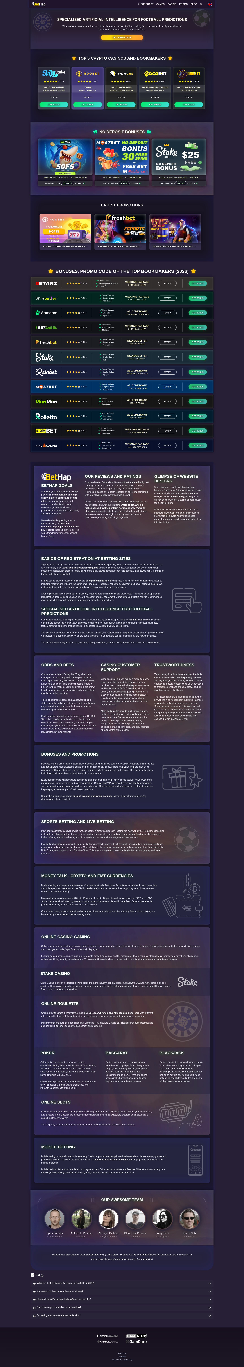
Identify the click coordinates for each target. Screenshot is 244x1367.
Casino (171, 4)
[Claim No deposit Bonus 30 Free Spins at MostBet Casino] (122, 157)
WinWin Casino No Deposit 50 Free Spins (64, 178)
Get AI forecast (122, 37)
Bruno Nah (189, 1233)
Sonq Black (162, 1233)
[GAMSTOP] (136, 1336)
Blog (193, 4)
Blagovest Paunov (135, 1233)
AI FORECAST (145, 4)
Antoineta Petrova (81, 1233)
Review (54, 97)
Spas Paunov (54, 1233)
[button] (121, 1283)
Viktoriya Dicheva (108, 1233)
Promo (183, 4)
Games (160, 4)
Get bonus (54, 105)
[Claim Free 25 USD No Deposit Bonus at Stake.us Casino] (179, 157)
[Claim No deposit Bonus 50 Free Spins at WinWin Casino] (65, 157)
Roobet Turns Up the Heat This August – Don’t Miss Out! (79, 246)
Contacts (122, 1361)
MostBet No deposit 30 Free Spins (121, 178)
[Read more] (65, 228)
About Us (122, 1356)
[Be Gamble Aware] (107, 1336)
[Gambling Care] (107, 1343)
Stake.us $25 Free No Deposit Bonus (177, 178)
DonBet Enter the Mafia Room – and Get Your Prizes (186, 246)
